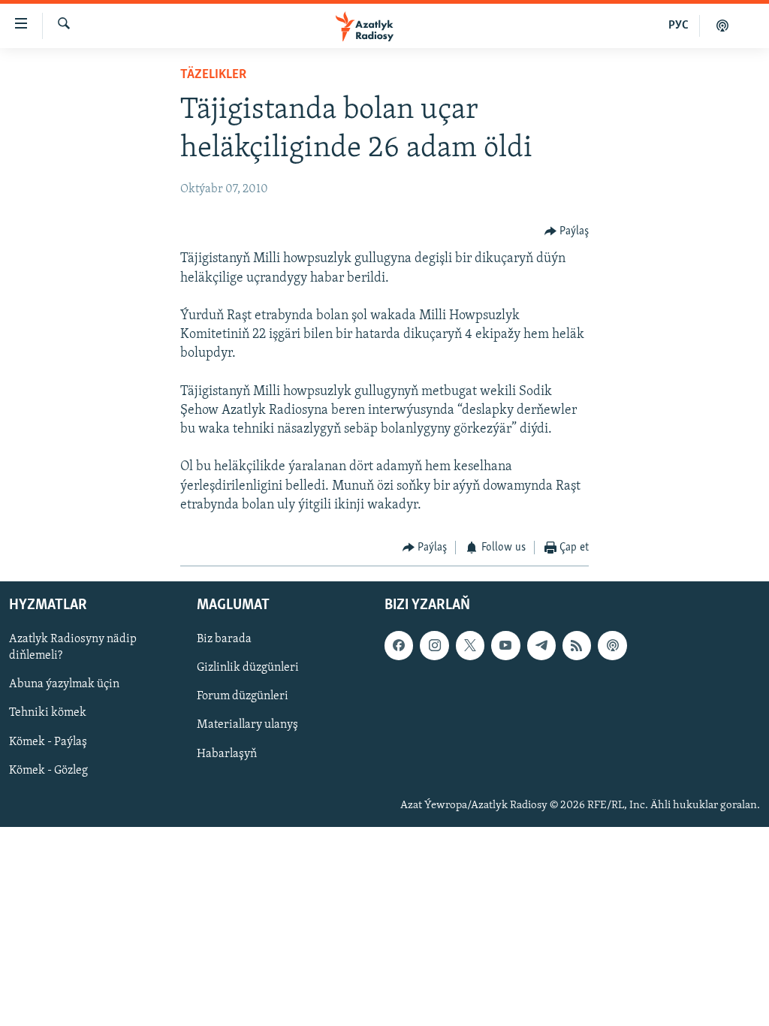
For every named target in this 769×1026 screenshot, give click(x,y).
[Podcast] (612, 646)
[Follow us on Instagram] (434, 646)
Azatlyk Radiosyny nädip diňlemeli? (73, 648)
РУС (678, 26)
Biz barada (224, 640)
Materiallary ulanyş (247, 726)
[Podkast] (722, 25)
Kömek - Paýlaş (48, 742)
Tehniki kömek (47, 714)
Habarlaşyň (227, 754)
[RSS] (576, 646)
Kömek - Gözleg (48, 771)
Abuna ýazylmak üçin (64, 685)
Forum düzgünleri (242, 697)
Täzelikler (213, 75)
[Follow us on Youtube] (505, 646)
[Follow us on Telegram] (541, 646)
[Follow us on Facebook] (398, 646)
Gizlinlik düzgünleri (248, 668)
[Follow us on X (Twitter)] (470, 646)
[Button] (567, 231)
